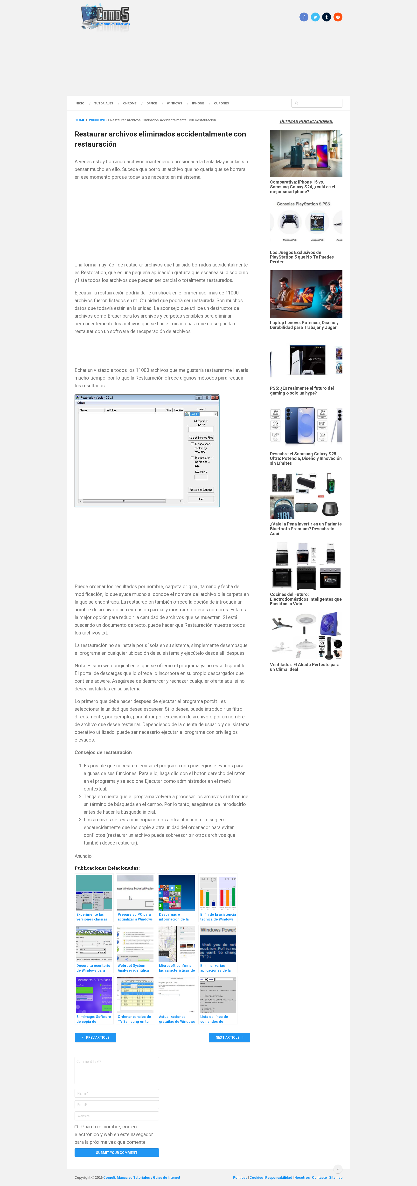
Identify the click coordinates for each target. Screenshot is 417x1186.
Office (151, 103)
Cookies (257, 1177)
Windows (174, 103)
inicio (79, 103)
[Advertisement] (208, 64)
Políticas (240, 1177)
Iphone (198, 103)
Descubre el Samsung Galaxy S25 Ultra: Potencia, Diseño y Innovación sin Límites (306, 458)
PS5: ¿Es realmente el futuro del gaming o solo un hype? (302, 390)
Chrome (129, 103)
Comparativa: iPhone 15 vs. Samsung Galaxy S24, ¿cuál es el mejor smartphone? (302, 186)
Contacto (320, 1177)
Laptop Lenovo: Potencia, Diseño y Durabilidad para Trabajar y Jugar (304, 325)
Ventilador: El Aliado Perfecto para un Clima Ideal (305, 667)
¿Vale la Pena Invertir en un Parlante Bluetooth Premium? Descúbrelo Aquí (306, 528)
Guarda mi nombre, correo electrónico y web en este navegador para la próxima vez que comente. (114, 1134)
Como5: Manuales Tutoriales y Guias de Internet (141, 1177)
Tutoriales (103, 103)
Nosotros (302, 1177)
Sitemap (335, 1177)
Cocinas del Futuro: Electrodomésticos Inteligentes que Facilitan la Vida (306, 599)
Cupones (221, 103)
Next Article (228, 1037)
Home (80, 120)
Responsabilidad (279, 1177)
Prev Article (97, 1037)
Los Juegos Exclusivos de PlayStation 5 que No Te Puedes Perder (302, 257)
